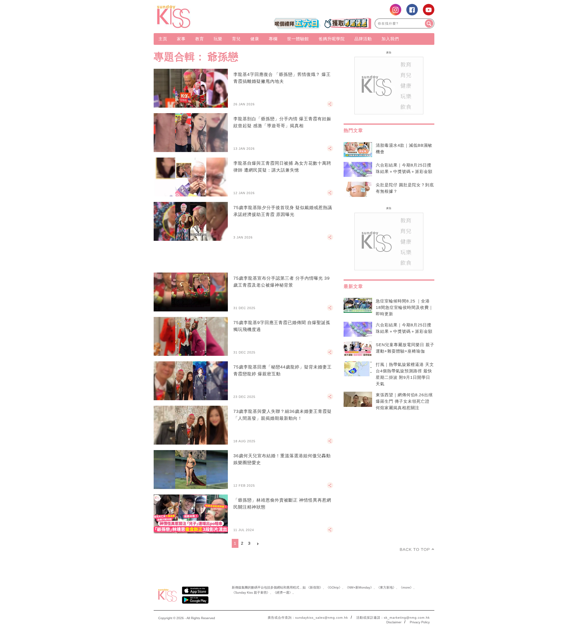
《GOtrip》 (334, 587)
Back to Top (415, 549)
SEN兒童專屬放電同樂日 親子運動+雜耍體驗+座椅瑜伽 (405, 348)
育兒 (236, 39)
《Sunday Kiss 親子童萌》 (251, 592)
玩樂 (218, 39)
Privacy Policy (420, 622)
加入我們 (390, 39)
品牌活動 (363, 39)
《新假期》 (315, 587)
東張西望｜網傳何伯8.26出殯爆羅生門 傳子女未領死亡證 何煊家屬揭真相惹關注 (404, 401)
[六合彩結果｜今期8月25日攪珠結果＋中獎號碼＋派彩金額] (358, 169)
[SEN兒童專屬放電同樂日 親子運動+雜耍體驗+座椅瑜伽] (358, 349)
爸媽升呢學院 (332, 39)
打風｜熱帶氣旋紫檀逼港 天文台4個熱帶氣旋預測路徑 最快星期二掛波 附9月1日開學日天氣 (405, 374)
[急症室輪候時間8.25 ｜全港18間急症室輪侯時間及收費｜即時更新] (358, 305)
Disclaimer (393, 622)
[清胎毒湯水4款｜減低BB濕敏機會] (358, 149)
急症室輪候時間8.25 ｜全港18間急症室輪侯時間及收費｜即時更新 (404, 307)
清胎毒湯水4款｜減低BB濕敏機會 (404, 148)
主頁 (162, 39)
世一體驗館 (298, 39)
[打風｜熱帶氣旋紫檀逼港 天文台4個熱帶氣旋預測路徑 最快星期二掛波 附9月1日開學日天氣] (358, 369)
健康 (254, 39)
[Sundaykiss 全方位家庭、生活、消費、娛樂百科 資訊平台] (196, 16)
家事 (181, 39)
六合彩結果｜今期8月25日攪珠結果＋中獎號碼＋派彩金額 (404, 168)
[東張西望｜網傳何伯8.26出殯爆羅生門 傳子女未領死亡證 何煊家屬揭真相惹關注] (358, 399)
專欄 (273, 39)
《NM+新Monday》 (359, 587)
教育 (199, 39)
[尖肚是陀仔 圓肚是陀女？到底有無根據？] (358, 189)
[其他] (330, 106)
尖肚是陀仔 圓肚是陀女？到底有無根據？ (405, 188)
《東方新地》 (386, 587)
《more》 (406, 587)
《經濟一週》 (282, 592)
